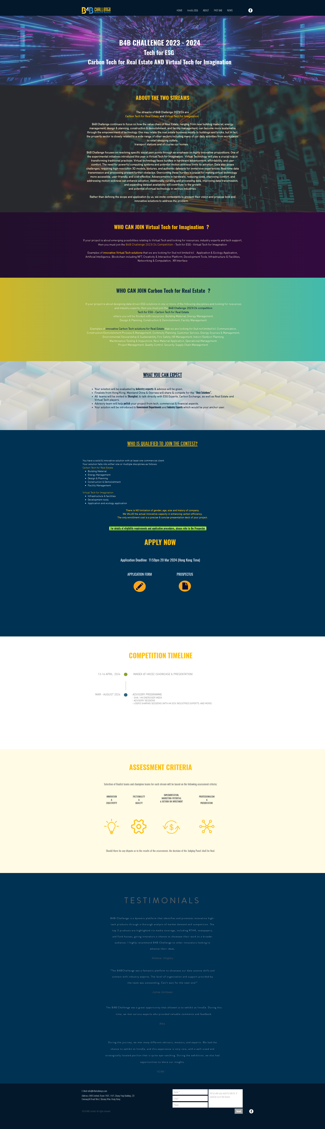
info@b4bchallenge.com (97, 1091)
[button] (218, 10)
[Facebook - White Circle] (250, 10)
